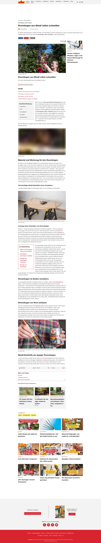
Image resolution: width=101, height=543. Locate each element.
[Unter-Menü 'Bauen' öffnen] (34, 1)
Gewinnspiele (55, 535)
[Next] (64, 58)
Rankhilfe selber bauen (23, 377)
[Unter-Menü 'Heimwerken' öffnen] (61, 1)
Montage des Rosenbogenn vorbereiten (23, 260)
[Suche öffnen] (77, 2)
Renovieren (38, 1)
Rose (46, 358)
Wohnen (52, 1)
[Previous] (19, 58)
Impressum (29, 533)
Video (72, 1)
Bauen (32, 1)
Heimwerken (58, 1)
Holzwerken (45, 1)
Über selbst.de (40, 535)
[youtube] (56, 524)
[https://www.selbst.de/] (21, 2)
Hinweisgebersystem (70, 533)
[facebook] (44, 524)
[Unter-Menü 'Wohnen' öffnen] (54, 1)
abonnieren (72, 514)
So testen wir (46, 535)
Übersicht (62, 41)
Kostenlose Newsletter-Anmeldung (32, 513)
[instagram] (48, 524)
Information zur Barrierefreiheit (60, 533)
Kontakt (59, 535)
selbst (19, 20)
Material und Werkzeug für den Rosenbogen (28, 91)
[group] (42, 62)
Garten (27, 1)
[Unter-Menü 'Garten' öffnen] (29, 1)
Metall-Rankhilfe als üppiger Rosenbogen (28, 98)
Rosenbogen (37, 305)
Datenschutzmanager (50, 533)
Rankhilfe (20, 375)
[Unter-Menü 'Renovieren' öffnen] (41, 1)
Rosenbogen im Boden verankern (26, 94)
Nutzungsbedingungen (36, 533)
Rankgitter (33, 415)
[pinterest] (52, 524)
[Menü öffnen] (82, 2)
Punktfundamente (58, 282)
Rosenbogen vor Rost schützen (25, 96)
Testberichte (65, 1)
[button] (42, 93)
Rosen (39, 80)
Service (27, 2)
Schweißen (60, 232)
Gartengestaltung (27, 20)
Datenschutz (43, 533)
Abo (32, 2)
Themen (50, 535)
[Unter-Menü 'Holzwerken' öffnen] (48, 1)
